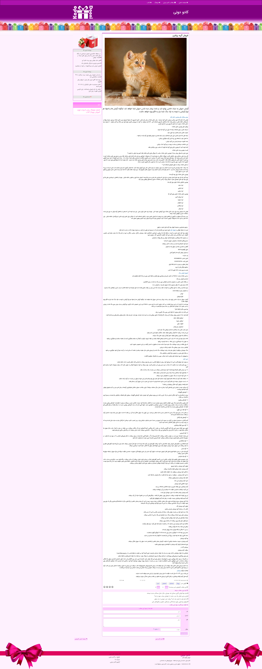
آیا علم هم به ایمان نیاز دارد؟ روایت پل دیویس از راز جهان (170, 599)
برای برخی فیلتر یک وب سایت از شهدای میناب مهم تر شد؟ (170, 596)
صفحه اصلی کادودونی (80, 639)
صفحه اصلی (183, 2)
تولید (79, 110)
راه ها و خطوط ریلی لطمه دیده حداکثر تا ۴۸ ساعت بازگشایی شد (88, 76)
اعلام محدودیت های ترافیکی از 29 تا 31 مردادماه (89, 85)
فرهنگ (156, 2)
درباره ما (117, 659)
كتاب (88, 112)
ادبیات (83, 110)
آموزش (97, 112)
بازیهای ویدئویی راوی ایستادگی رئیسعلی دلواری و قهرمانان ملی (169, 602)
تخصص (164, 584)
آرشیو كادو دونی (115, 662)
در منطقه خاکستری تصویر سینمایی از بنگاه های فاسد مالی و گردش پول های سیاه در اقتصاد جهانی (89, 56)
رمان (88, 110)
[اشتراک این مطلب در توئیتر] (104, 587)
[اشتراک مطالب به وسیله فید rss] (110, 587)
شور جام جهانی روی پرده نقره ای (91, 60)
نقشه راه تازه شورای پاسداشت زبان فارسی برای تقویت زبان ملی (89, 90)
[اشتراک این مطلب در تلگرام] (112, 587)
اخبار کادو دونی (159, 639)
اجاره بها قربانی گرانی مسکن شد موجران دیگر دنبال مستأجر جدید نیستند (167, 593)
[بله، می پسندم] (166, 587)
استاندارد (171, 584)
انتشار (97, 110)
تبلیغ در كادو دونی (114, 657)
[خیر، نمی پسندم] (158, 587)
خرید (158, 584)
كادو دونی (180, 11)
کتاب (148, 2)
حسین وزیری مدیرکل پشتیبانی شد (91, 63)
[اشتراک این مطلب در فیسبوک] (107, 587)
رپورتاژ (178, 584)
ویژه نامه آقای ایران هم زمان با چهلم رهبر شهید (89, 81)
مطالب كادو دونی (168, 2)
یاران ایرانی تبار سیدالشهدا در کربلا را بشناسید (88, 66)
